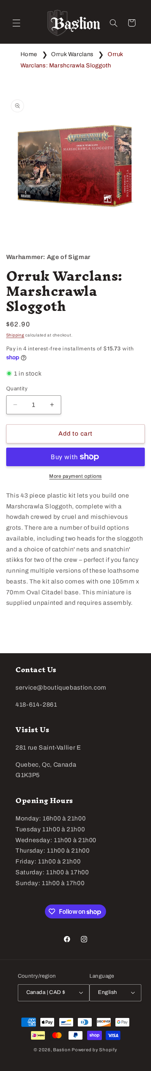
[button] (16, 23)
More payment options (75, 476)
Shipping (15, 335)
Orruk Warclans (72, 54)
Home (29, 54)
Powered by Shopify (94, 1049)
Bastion (61, 1049)
